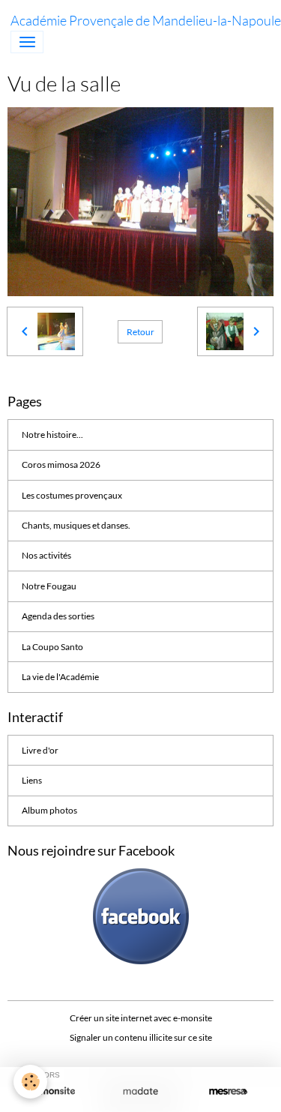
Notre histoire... (52, 434)
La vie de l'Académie (60, 676)
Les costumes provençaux (72, 495)
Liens (32, 780)
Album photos (49, 810)
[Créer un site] (53, 1091)
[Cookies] (30, 1082)
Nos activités (46, 555)
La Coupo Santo (52, 646)
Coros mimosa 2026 (61, 464)
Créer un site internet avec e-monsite (141, 1018)
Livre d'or (40, 750)
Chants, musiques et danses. (76, 525)
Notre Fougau (49, 586)
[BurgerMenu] (26, 42)
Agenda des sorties (58, 616)
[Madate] (140, 1091)
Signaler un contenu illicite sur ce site (141, 1037)
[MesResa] (228, 1091)
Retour (140, 331)
